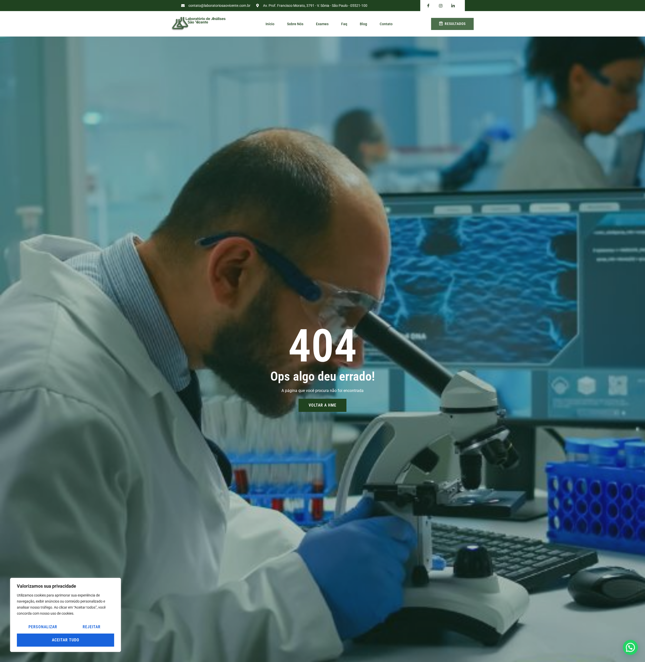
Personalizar (42, 626)
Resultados (455, 24)
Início (270, 24)
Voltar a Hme (322, 405)
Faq (344, 24)
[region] (65, 615)
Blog (363, 24)
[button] (630, 647)
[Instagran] (440, 5)
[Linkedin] (453, 6)
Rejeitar (92, 626)
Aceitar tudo (65, 640)
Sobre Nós (295, 24)
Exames (322, 24)
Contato (386, 24)
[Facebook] (428, 6)
